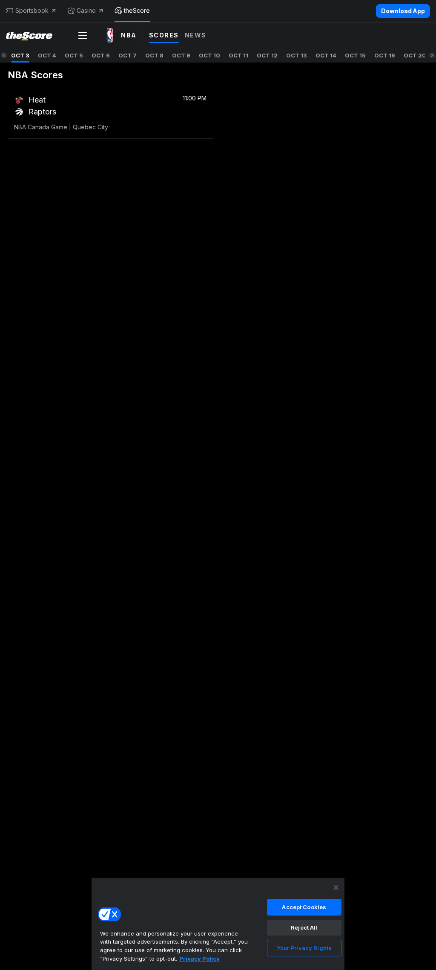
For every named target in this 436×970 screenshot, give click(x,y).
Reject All (304, 927)
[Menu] (82, 35)
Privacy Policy (199, 958)
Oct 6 (101, 55)
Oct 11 (238, 55)
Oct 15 (355, 55)
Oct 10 (209, 55)
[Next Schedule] (432, 55)
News (196, 35)
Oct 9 (181, 55)
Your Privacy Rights (304, 947)
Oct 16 (384, 55)
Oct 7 (127, 55)
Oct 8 (154, 55)
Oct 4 (47, 55)
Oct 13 (296, 55)
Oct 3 (20, 55)
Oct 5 (74, 55)
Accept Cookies (304, 907)
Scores (164, 35)
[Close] (335, 887)
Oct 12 (267, 55)
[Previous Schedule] (4, 55)
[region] (218, 923)
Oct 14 (326, 55)
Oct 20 (415, 55)
